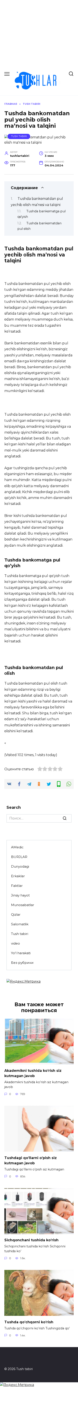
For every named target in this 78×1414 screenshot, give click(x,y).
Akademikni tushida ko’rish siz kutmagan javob (33, 1073)
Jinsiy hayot (20, 895)
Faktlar (17, 886)
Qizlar (16, 914)
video (15, 943)
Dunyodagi (20, 866)
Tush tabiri (19, 136)
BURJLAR (19, 857)
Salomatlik (19, 924)
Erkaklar (18, 876)
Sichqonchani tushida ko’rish (31, 1240)
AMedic (17, 847)
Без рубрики (22, 963)
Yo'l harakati (21, 953)
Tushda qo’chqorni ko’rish (28, 1322)
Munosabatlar (22, 905)
